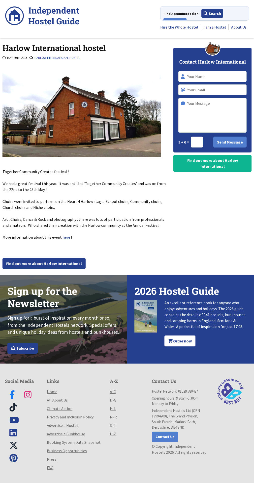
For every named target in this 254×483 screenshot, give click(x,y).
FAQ (50, 467)
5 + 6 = (184, 142)
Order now (182, 340)
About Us (239, 27)
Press (51, 459)
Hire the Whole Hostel (179, 27)
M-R (113, 416)
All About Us (57, 400)
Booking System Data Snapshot (74, 442)
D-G (113, 400)
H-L (113, 408)
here (66, 237)
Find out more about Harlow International (44, 263)
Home (52, 391)
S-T (113, 425)
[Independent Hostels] (42, 16)
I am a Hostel (214, 27)
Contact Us (165, 436)
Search (214, 13)
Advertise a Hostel (62, 425)
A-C (113, 391)
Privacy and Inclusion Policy (70, 416)
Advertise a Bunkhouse (66, 433)
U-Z (113, 433)
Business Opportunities (67, 450)
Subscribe (25, 348)
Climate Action (59, 408)
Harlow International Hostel (57, 58)
